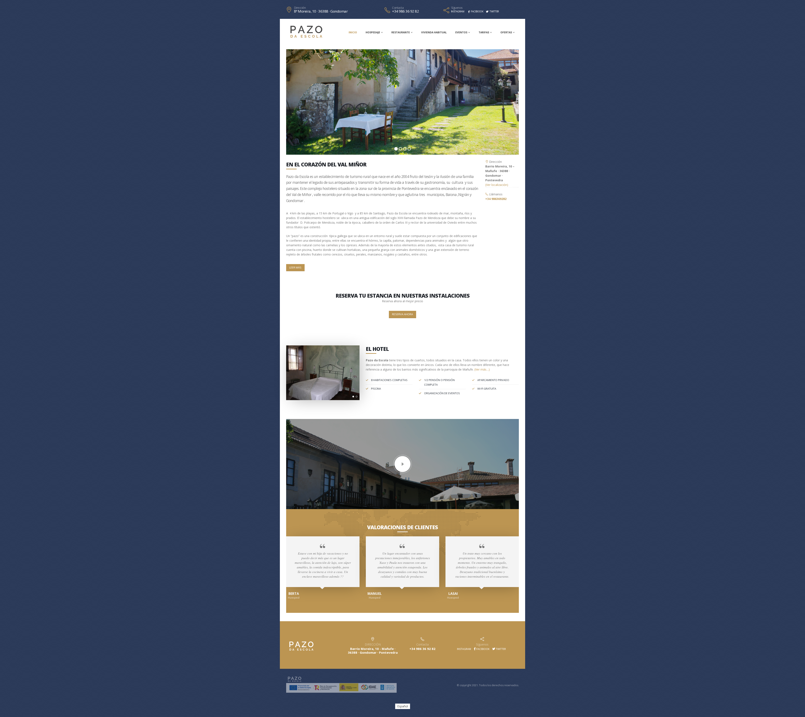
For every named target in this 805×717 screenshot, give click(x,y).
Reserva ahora (402, 314)
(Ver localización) (496, 185)
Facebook (482, 649)
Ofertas (506, 32)
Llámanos (495, 194)
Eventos (461, 32)
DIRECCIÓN (373, 644)
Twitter (500, 649)
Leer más (295, 267)
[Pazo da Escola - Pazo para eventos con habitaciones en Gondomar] (306, 32)
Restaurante (400, 32)
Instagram (463, 649)
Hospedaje (373, 32)
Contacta (398, 7)
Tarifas (484, 32)
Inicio (353, 32)
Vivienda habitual (434, 32)
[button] (353, 396)
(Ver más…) (482, 369)
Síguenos (457, 7)
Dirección (300, 7)
